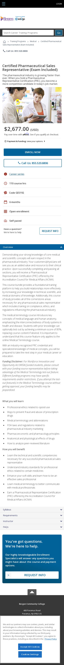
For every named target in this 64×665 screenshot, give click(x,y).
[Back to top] (32, 603)
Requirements (10, 515)
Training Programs (18, 41)
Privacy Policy (51, 639)
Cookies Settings (30, 654)
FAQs (5, 526)
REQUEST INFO (50, 231)
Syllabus (7, 509)
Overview (8, 247)
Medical (33, 41)
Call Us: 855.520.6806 (15, 50)
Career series (16, 174)
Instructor (8, 521)
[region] (30, 639)
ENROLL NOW (32, 152)
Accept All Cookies (30, 646)
